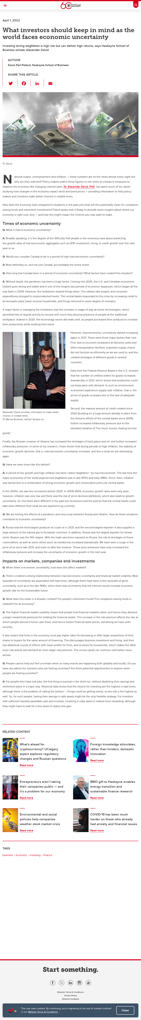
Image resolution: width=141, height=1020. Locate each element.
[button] (12, 82)
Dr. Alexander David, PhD (79, 187)
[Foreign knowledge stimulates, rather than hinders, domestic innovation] (81, 750)
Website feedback (70, 998)
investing (35, 855)
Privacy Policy (70, 995)
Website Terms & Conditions (43, 1012)
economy (21, 855)
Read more (26, 765)
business (7, 855)
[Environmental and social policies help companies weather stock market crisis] (10, 820)
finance (47, 855)
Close (125, 1010)
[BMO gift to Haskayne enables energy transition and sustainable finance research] (81, 787)
